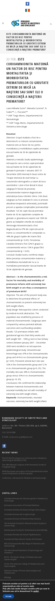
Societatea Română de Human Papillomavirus (22, 534)
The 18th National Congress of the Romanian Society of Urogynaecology (24, 466)
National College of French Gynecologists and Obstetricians (22, 571)
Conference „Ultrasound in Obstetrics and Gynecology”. (24, 478)
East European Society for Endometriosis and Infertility (25, 530)
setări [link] (36, 591)
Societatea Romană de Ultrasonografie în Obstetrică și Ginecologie (26, 499)
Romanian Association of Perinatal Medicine (21, 505)
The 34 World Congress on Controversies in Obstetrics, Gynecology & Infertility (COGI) (24, 459)
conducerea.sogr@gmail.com (20, 437)
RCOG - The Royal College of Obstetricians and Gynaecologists (22, 558)
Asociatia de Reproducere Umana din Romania (23, 539)
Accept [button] (8, 596)
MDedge (7, 577)
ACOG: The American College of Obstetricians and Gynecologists (24, 565)
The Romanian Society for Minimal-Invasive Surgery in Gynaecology (25, 524)
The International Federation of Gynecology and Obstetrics (23, 551)
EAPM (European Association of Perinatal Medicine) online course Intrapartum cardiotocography (25, 472)
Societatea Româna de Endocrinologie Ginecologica (25, 510)
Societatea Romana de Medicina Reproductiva (22, 519)
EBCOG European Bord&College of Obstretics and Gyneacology (24, 544)
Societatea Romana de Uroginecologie (19, 514)
